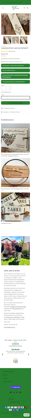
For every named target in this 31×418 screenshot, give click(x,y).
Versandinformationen (8, 371)
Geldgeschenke (6, 223)
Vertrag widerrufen (8, 381)
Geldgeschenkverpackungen (18, 306)
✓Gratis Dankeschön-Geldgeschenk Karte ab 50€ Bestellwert (15, 76)
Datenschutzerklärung (25, 412)
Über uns (5, 374)
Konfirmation (16, 317)
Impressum (13, 412)
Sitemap (5, 378)
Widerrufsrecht (16, 415)
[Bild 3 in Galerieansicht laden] (23, 40)
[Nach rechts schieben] (29, 40)
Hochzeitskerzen (17, 308)
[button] (2, 8)
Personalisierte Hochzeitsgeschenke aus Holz (15, 189)
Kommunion (9, 317)
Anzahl (2, 85)
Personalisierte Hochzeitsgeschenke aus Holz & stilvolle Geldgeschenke (15, 155)
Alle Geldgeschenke (9, 327)
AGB (18, 412)
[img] (15, 344)
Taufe (22, 317)
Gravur (2, 94)
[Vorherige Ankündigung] (2, 2)
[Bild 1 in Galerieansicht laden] (7, 40)
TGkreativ (7, 412)
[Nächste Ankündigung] (28, 2)
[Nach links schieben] (1, 40)
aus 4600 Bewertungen (15, 346)
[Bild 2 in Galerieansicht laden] (15, 40)
